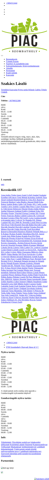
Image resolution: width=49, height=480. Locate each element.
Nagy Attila (6, 259)
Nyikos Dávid (10, 268)
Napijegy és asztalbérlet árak (17, 64)
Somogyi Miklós (26, 282)
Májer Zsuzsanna (24, 252)
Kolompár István (40, 241)
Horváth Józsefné (8, 227)
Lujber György (11, 252)
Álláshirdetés (6, 442)
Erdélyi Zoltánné (29, 211)
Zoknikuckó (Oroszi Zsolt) (11, 302)
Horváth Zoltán (13, 229)
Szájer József (42, 286)
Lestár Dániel (6, 250)
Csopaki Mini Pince (27, 207)
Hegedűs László (29, 222)
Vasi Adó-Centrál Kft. (10, 295)
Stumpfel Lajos (7, 284)
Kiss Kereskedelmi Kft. (23, 241)
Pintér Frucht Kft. (40, 275)
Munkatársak (16, 447)
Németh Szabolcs (26, 263)
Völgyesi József (7, 297)
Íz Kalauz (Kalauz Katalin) (12, 234)
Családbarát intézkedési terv (30, 451)
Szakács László (7, 288)
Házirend (28, 444)
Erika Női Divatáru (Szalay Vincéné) (22, 212)
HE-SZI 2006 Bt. (15, 222)
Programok (10, 70)
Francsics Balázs (14, 216)
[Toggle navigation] (2, 55)
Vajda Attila (6, 293)
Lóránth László (18, 250)
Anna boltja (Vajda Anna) (11, 195)
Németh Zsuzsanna (34, 266)
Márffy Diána (6, 254)
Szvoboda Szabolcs (34, 288)
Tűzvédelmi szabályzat (21, 442)
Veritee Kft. (24, 295)
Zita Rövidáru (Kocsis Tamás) (30, 300)
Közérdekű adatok (17, 444)
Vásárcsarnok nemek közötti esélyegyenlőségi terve (18, 450)
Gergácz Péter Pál (15, 218)
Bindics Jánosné (27, 202)
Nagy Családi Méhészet (20, 259)
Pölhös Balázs (7, 277)
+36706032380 (14, 101)
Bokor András (7, 204)
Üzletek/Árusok (12, 61)
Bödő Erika (38, 202)
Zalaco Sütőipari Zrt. (9, 300)
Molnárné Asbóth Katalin (34, 257)
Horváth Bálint (28, 225)
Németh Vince (20, 266)
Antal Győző (27, 195)
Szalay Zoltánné (20, 288)
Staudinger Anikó (40, 282)
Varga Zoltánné (39, 293)
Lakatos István (7, 247)
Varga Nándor (16, 293)
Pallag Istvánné (7, 270)
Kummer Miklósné (36, 245)
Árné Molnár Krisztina (26, 197)
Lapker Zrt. (29, 247)
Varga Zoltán (27, 293)
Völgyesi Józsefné (21, 297)
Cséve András (13, 207)
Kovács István (36, 243)
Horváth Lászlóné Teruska (26, 227)
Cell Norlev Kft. (29, 204)
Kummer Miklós (22, 245)
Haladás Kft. (31, 220)
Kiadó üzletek (11, 73)
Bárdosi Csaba (15, 202)
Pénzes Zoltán (27, 275)
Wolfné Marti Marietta (38, 297)
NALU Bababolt (15, 261)
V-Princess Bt (38, 291)
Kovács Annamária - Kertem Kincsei (16, 243)
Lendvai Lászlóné (41, 247)
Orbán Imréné (22, 268)
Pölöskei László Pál (21, 277)
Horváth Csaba (40, 225)
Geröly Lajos (28, 218)
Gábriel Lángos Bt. (28, 216)
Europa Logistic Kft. (30, 213)
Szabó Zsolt (14, 286)
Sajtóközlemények (29, 447)
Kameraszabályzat (40, 444)
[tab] (5, 90)
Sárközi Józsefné (20, 279)
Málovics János (37, 252)
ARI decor (12, 197)
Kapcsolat (10, 75)
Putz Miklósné (35, 277)
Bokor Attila (18, 204)
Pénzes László (33, 272)
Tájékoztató (5, 447)
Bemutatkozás (11, 59)
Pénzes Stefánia (15, 275)
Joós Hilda (11, 236)
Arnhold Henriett (13, 200)
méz (2, 184)
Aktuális (9, 68)
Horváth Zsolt (26, 229)
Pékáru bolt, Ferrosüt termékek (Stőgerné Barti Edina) (20, 271)
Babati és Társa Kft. (28, 200)
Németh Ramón (12, 263)
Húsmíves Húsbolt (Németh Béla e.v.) (32, 232)
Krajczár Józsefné (8, 245)
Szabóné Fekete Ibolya (28, 286)
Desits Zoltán (33, 209)
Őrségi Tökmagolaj (35, 268)
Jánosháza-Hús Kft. (31, 234)
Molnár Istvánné (17, 257)
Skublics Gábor (13, 282)
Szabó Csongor (30, 284)
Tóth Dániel (28, 291)
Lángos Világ (18, 247)
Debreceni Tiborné (20, 209)
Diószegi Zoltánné (14, 211)
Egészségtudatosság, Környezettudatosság (22, 66)
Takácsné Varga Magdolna (12, 291)
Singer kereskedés (34, 279)
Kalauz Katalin (22, 236)
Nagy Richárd (36, 259)
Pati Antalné (19, 270)
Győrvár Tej (20, 220)
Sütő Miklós (19, 284)
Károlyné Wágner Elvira (26, 238)
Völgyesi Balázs (35, 295)
